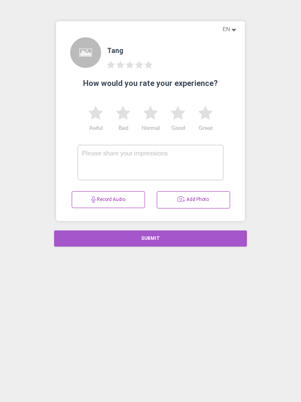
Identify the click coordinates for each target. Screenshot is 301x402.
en (227, 29)
